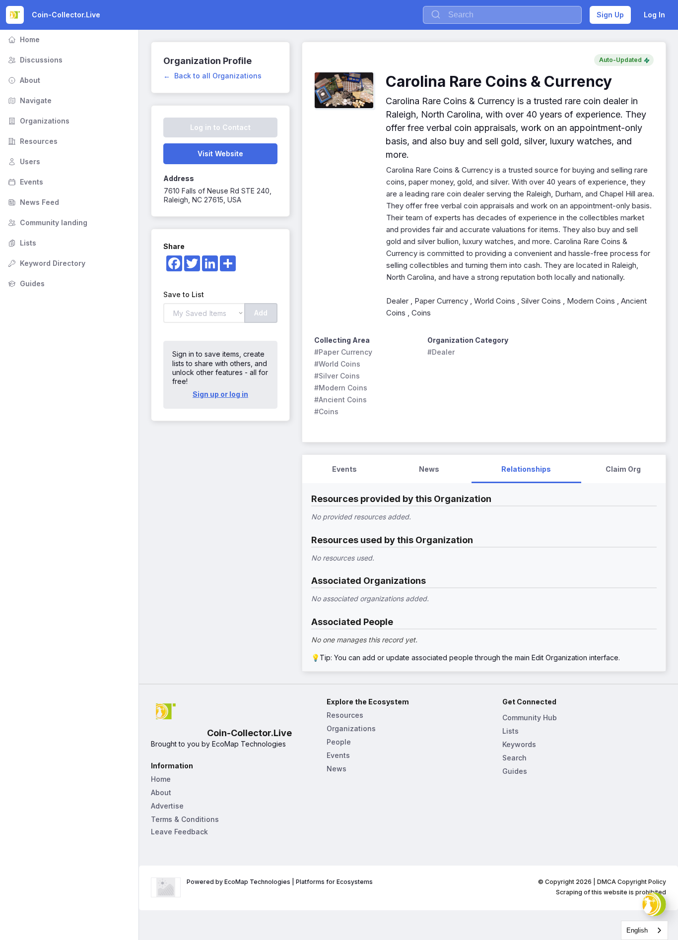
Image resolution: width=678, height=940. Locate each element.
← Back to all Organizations (212, 75)
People (339, 742)
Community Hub (529, 717)
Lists (21, 243)
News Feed (32, 202)
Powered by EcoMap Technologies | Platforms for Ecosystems (280, 881)
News (336, 768)
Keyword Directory (45, 263)
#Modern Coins (340, 387)
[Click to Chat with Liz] (654, 904)
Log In (654, 14)
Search (514, 757)
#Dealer (441, 352)
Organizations (37, 121)
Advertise (167, 806)
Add (261, 313)
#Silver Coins (337, 376)
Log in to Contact (220, 127)
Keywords (519, 744)
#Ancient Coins (340, 399)
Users (23, 161)
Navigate (29, 100)
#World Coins (337, 364)
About (23, 80)
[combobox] (644, 930)
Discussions (34, 60)
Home (23, 39)
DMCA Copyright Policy (631, 881)
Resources (32, 141)
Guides (25, 283)
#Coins (326, 411)
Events (24, 182)
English (637, 930)
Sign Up (610, 14)
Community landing (46, 222)
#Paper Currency (343, 352)
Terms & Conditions (185, 819)
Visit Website (220, 153)
